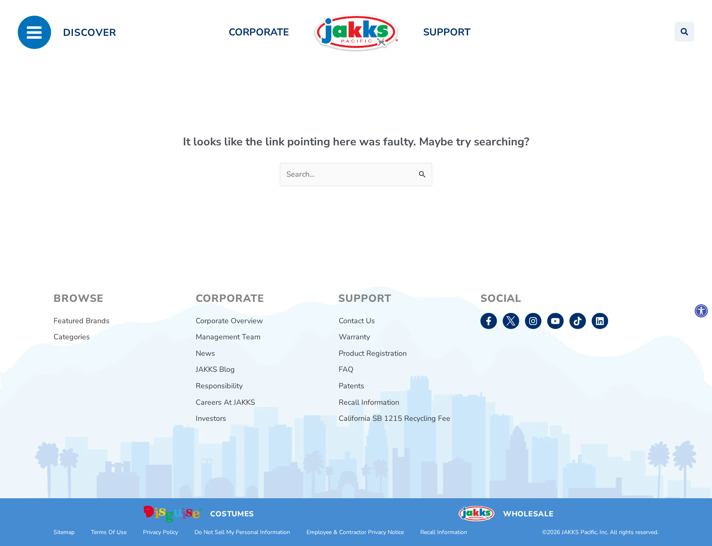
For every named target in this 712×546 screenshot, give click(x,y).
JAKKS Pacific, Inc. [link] (585, 532)
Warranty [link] (354, 337)
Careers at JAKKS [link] (225, 402)
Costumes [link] (232, 514)
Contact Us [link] (357, 321)
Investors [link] (211, 418)
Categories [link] (72, 337)
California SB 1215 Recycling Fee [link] (394, 418)
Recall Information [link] (369, 402)
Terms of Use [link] (108, 532)
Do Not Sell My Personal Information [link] (242, 532)
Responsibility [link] (219, 386)
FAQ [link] (346, 369)
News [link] (205, 353)
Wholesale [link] (528, 514)
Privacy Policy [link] (160, 532)
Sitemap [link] (64, 532)
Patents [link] (351, 386)
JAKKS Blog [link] (215, 369)
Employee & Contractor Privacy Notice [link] (355, 532)
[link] (701, 311)
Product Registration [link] (373, 353)
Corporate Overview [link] (229, 321)
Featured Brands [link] (82, 321)
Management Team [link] (228, 337)
